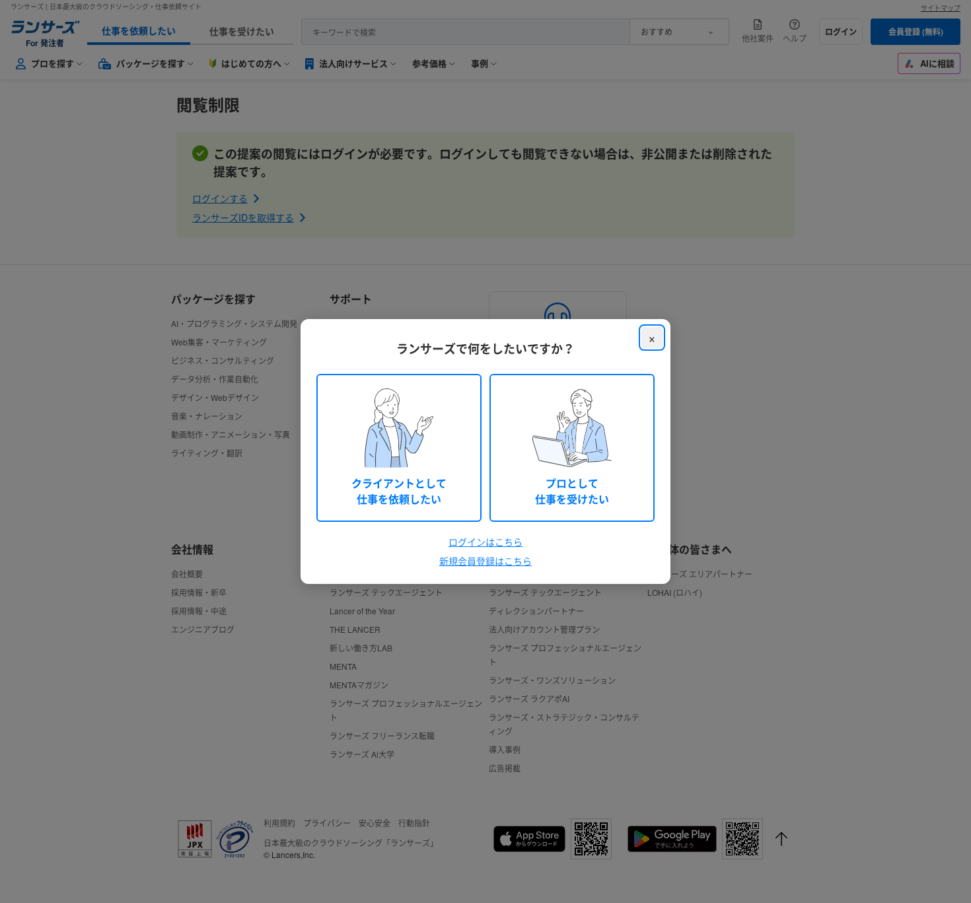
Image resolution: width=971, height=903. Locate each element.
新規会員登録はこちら (485, 560)
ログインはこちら (485, 541)
